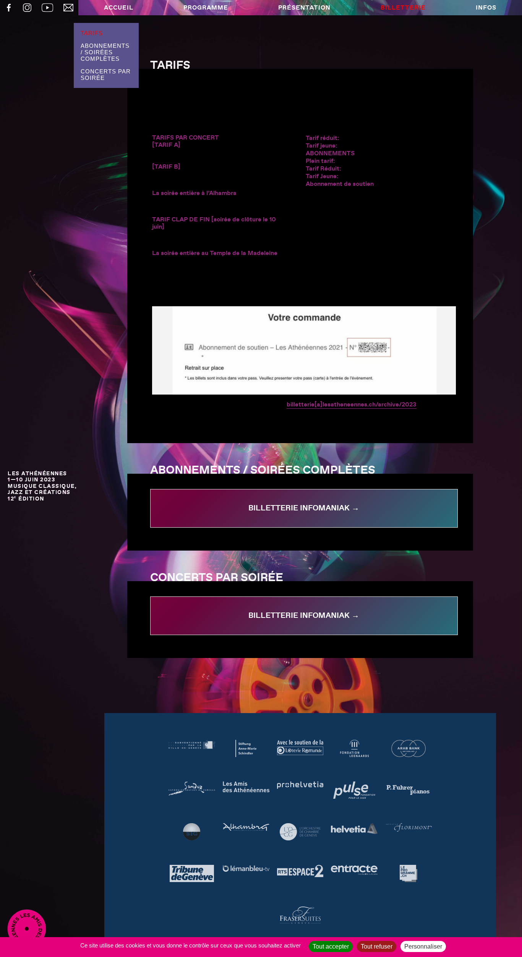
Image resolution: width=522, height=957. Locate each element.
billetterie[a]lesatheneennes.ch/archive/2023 (352, 404)
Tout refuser (376, 946)
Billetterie (403, 7)
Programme (205, 7)
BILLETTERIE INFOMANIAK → (303, 508)
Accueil (118, 7)
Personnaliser (423, 946)
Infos (486, 7)
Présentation (304, 7)
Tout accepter (331, 946)
